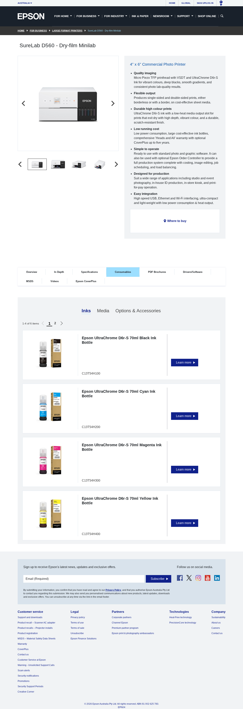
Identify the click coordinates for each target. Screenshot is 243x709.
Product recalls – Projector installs (35, 628)
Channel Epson (120, 622)
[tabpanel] (122, 421)
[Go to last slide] (24, 103)
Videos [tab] (54, 281)
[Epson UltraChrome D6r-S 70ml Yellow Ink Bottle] (50, 513)
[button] (37, 164)
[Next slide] (113, 103)
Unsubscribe (77, 633)
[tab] (86, 311)
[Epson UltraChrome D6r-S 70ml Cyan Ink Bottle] (50, 406)
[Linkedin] (217, 578)
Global (186, 3)
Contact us (23, 654)
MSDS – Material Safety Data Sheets (36, 638)
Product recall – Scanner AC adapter (36, 622)
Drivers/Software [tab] (192, 272)
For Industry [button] (114, 16)
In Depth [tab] (59, 272)
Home (172, 3)
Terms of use (77, 622)
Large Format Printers (67, 30)
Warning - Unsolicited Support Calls (36, 665)
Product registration (28, 633)
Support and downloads (30, 617)
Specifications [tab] (89, 272)
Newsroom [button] (161, 16)
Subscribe (157, 578)
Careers (215, 628)
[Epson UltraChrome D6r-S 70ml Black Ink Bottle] (50, 353)
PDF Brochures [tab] (157, 272)
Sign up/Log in (205, 3)
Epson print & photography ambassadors (133, 633)
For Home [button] (61, 16)
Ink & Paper (140, 16)
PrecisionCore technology (182, 622)
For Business (38, 30)
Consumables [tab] (123, 272)
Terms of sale (77, 628)
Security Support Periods (30, 686)
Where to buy (176, 221)
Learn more (183, 362)
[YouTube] (207, 578)
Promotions (23, 681)
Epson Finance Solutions (83, 638)
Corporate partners (121, 617)
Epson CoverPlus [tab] (86, 281)
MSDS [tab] (29, 281)
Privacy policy (78, 617)
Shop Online (207, 16)
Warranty (22, 644)
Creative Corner (26, 691)
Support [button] (184, 16)
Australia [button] (24, 3)
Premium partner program (125, 628)
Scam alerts (24, 670)
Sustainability (218, 617)
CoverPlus (23, 649)
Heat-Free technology (180, 617)
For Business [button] (87, 16)
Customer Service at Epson (32, 660)
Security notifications (28, 675)
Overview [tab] (31, 272)
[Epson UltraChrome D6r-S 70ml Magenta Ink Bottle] (50, 460)
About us (216, 622)
